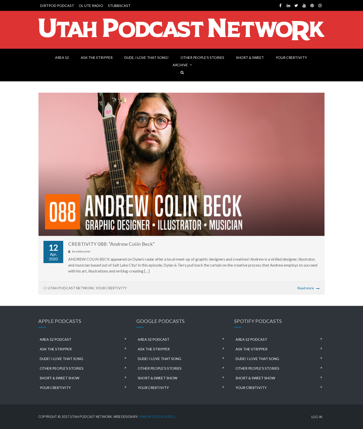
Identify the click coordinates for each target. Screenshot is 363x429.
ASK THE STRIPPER (97, 57)
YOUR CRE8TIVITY (291, 57)
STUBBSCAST (119, 5)
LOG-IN (316, 417)
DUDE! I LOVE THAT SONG (61, 359)
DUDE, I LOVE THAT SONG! (146, 57)
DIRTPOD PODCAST (57, 5)
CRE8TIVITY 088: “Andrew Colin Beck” (111, 244)
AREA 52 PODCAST (55, 339)
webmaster (83, 251)
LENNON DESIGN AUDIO (157, 417)
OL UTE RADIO (91, 5)
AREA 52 (62, 57)
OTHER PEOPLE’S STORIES (202, 57)
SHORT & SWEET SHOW (59, 378)
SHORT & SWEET (250, 57)
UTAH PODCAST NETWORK (71, 288)
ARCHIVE (180, 65)
